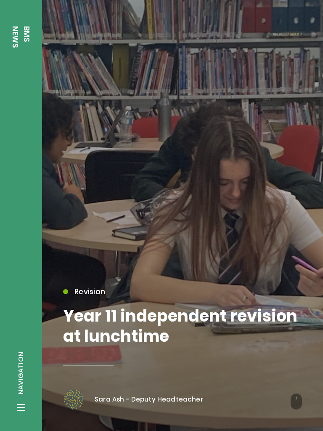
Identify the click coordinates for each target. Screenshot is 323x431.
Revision (89, 292)
